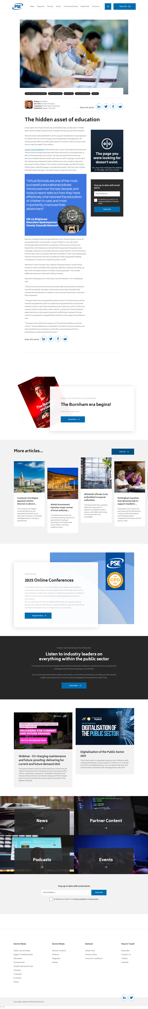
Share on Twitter (106, 106)
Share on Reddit (120, 106)
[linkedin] (124, 998)
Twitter (124, 958)
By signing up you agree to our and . (108, 201)
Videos (55, 962)
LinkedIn (124, 962)
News (32, 6)
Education (18, 958)
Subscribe (123, 6)
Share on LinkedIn (99, 106)
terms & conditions (104, 201)
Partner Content (59, 950)
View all (122, 451)
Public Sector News (22, 950)
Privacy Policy (91, 954)
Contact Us (126, 954)
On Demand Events (71, 6)
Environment (19, 962)
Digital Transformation (23, 954)
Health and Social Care (23, 966)
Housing (17, 970)
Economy (18, 978)
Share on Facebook (113, 106)
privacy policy (93, 899)
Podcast (50, 6)
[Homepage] (17, 6)
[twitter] (131, 998)
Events (58, 6)
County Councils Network (34, 149)
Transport (18, 974)
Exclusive (95, 6)
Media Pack (85, 6)
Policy (16, 982)
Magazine (40, 6)
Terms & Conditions (93, 958)
